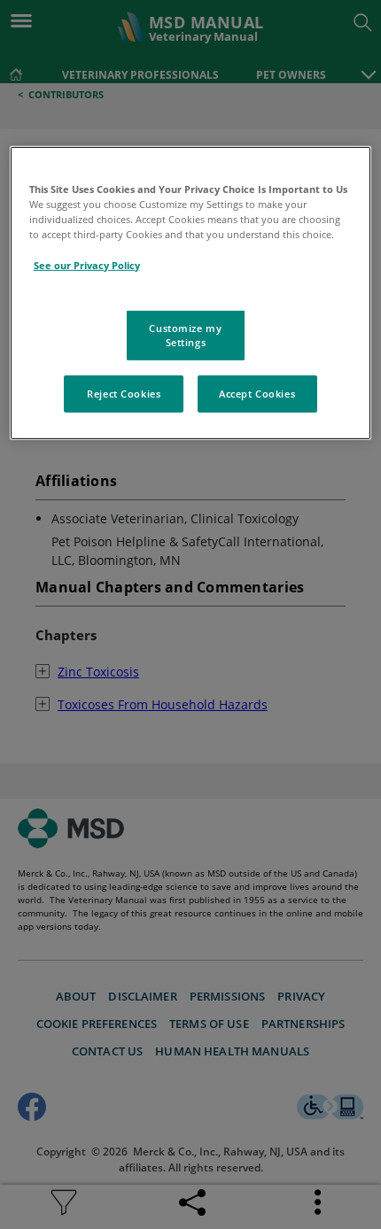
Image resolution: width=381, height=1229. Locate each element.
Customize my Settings (185, 335)
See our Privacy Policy (87, 264)
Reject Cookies (123, 393)
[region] (191, 293)
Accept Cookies (257, 393)
